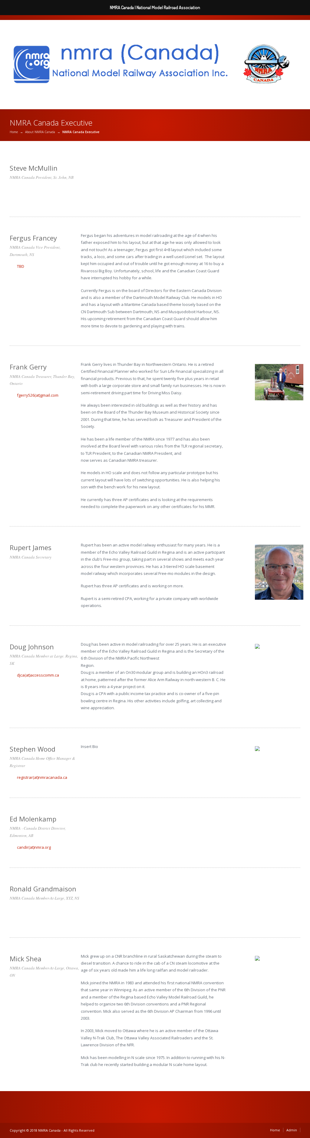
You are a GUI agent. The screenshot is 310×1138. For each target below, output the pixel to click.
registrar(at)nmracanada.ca (42, 777)
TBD (20, 266)
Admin (291, 1130)
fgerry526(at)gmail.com (37, 395)
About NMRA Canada (40, 131)
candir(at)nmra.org (34, 847)
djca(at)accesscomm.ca (38, 675)
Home (14, 131)
